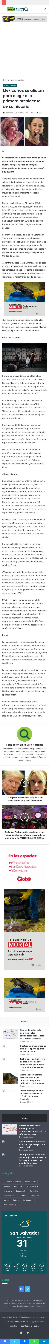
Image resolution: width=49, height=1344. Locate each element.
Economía (18, 1186)
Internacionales (17, 80)
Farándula (34, 1191)
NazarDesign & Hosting (29, 1326)
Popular (24, 1021)
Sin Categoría (28, 1200)
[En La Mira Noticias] (18, 9)
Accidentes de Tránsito (12, 1182)
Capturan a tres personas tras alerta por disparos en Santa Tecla (33, 1049)
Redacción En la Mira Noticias (16, 113)
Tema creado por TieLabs (18, 1321)
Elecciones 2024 (32, 1186)
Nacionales (35, 1196)
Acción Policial (30, 1182)
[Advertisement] (24, 50)
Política (16, 1200)
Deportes (7, 1186)
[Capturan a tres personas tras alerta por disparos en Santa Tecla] (10, 1050)
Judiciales (23, 1196)
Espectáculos (21, 1191)
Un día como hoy (10, 1205)
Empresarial (8, 1191)
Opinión (6, 1200)
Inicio (6, 80)
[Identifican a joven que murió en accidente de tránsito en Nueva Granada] (10, 1094)
